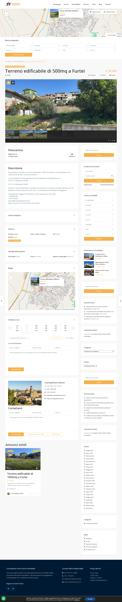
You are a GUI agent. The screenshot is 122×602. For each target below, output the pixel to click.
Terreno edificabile (18, 61)
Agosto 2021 (89, 464)
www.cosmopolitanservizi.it (55, 398)
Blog (100, 4)
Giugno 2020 (89, 494)
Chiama (36, 434)
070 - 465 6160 (51, 389)
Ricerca (99, 155)
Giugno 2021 (89, 467)
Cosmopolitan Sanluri (55, 382)
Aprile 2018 (89, 508)
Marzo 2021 (89, 472)
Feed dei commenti (91, 547)
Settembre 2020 (90, 489)
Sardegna (43, 234)
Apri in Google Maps (14, 240)
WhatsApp (56, 434)
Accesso (99, 181)
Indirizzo (11, 229)
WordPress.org (90, 549)
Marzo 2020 (89, 503)
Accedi (88, 541)
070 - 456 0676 (69, 576)
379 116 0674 (51, 392)
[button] (61, 20)
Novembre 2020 (90, 483)
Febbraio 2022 (90, 456)
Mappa (10, 268)
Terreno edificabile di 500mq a (69, 11)
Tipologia (37, 45)
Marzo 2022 (89, 453)
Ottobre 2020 (89, 486)
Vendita (8, 67)
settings (77, 600)
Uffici (94, 4)
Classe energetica (14, 215)
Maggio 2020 (89, 497)
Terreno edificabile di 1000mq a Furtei (20, 475)
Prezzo (93, 50)
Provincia (65, 45)
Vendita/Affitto (10, 45)
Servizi (66, 4)
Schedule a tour (13, 320)
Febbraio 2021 (90, 475)
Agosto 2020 (89, 492)
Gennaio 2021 (90, 478)
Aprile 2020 (89, 500)
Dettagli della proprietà (16, 251)
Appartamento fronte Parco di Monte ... (102, 263)
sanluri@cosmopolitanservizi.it (56, 395)
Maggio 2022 (89, 450)
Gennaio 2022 (90, 459)
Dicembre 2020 (90, 481)
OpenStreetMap (65, 309)
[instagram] (13, 589)
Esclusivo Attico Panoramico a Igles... (101, 255)
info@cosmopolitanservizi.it (72, 579)
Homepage (57, 4)
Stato (64, 50)
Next (73, 328)
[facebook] (8, 589)
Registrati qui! (88, 185)
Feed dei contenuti (91, 544)
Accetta (90, 599)
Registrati (89, 538)
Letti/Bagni (38, 50)
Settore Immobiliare (92, 523)
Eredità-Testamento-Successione (95, 413)
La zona (8, 50)
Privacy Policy (94, 573)
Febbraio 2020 (90, 505)
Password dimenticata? (107, 185)
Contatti (108, 4)
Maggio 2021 (89, 470)
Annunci (86, 4)
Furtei (8, 75)
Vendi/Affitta (76, 4)
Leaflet (104, 36)
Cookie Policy (94, 575)
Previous (10, 328)
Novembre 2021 (90, 461)
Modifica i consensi (96, 578)
